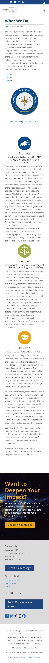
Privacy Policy (17, 648)
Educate (8, 80)
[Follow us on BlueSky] (11, 616)
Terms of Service (31, 648)
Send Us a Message (19, 568)
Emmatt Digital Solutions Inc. (32, 657)
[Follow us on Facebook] (24, 616)
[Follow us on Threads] (19, 616)
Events (8, 586)
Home (7, 26)
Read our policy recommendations (25, 121)
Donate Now (10, 583)
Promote (8, 74)
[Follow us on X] (15, 616)
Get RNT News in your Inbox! (20, 604)
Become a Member (20, 525)
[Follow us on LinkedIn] (7, 616)
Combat (8, 77)
